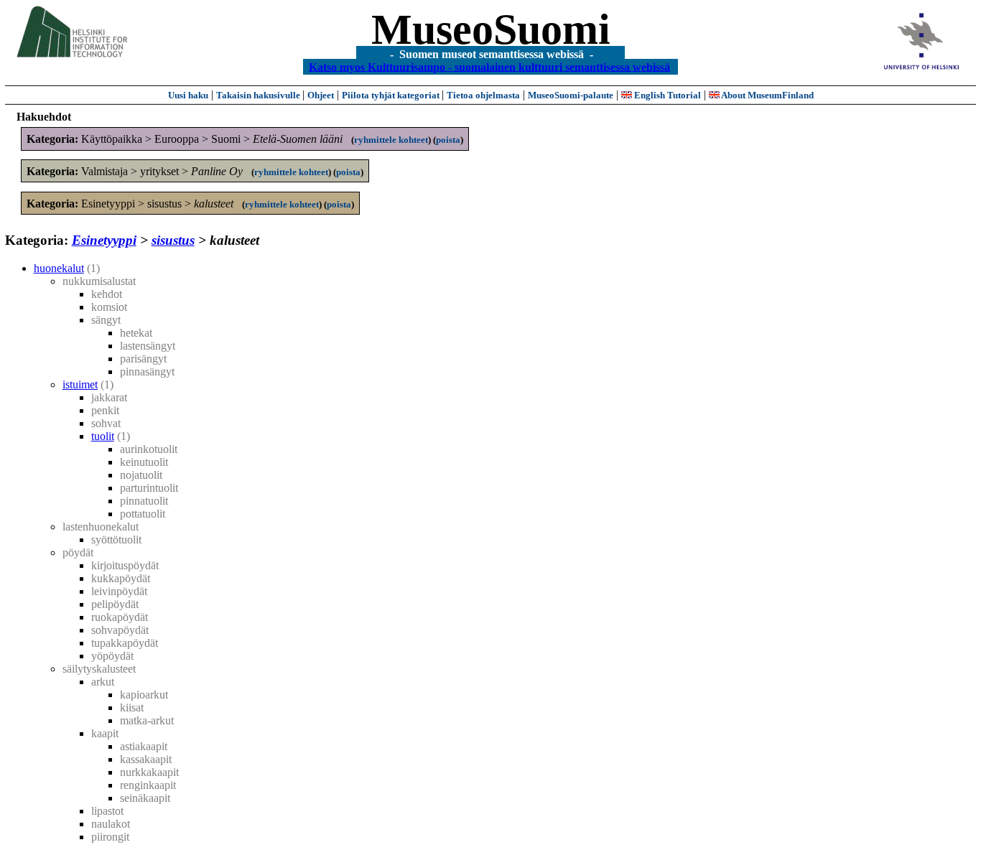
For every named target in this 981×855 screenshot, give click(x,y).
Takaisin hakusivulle (259, 95)
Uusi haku (188, 95)
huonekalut (59, 268)
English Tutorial (666, 95)
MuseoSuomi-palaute (570, 95)
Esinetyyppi (104, 240)
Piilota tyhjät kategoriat (392, 95)
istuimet (80, 384)
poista (448, 139)
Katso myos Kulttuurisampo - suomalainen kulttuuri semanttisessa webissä (489, 66)
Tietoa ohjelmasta (483, 95)
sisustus (173, 240)
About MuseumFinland (767, 95)
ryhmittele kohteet (391, 139)
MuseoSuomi (490, 29)
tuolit (102, 436)
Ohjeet (320, 95)
